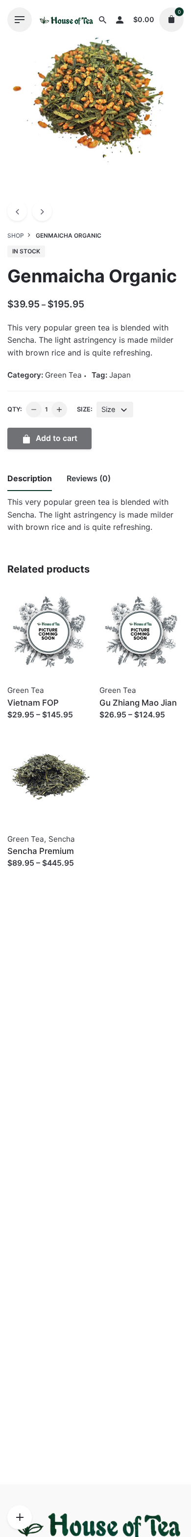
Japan (120, 375)
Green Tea (63, 375)
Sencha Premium (40, 851)
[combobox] (114, 409)
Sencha (61, 839)
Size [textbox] (108, 409)
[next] (42, 211)
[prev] (17, 211)
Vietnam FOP (33, 703)
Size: (85, 409)
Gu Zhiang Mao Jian (138, 703)
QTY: (14, 409)
